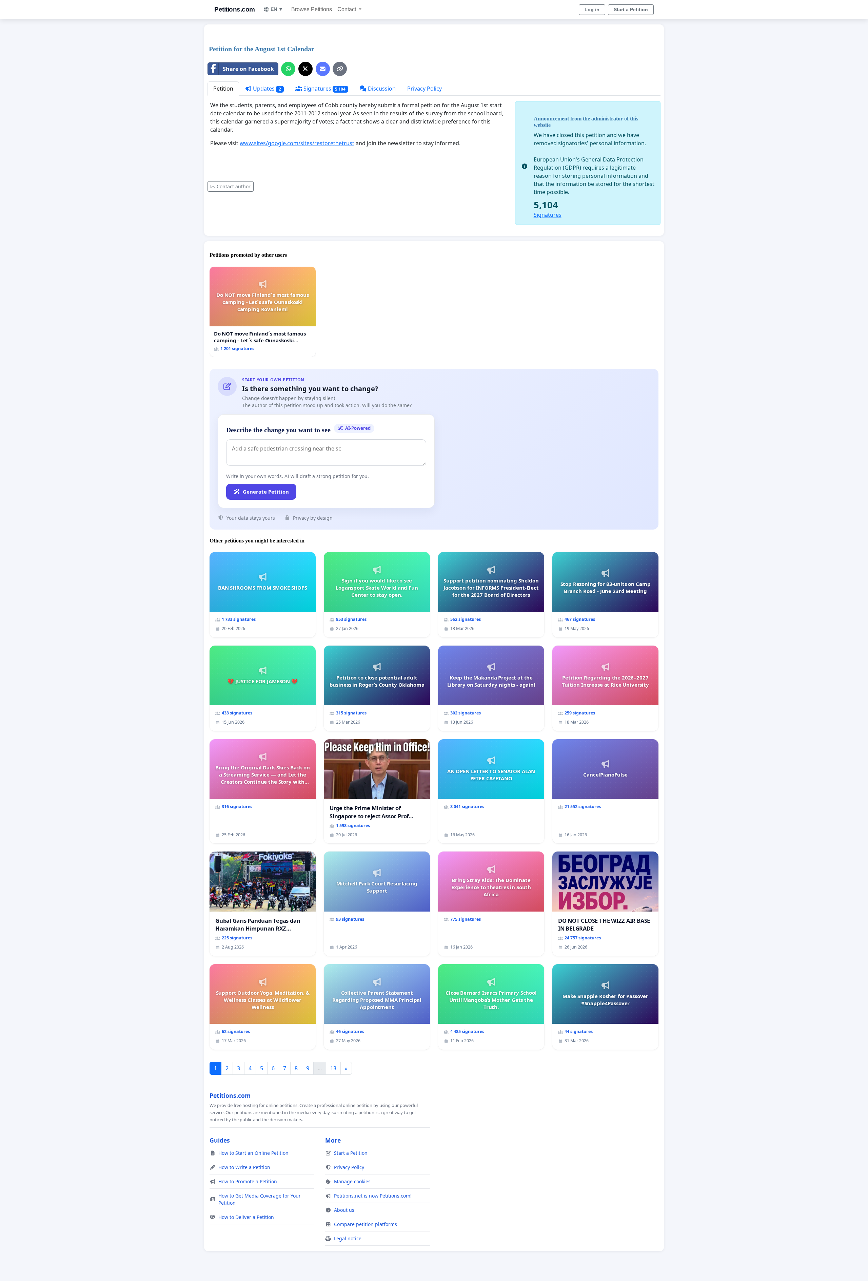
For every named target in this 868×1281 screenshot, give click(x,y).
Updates (266, 88)
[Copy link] (340, 69)
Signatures (324, 88)
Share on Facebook (248, 69)
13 (333, 1068)
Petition (223, 88)
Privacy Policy (424, 88)
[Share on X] (305, 69)
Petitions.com (234, 9)
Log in (592, 9)
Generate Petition (266, 491)
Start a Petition (631, 9)
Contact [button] (347, 9)
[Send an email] (323, 69)
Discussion (381, 88)
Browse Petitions (311, 9)
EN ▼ (277, 9)
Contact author (234, 186)
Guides (220, 1140)
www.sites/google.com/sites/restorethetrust (297, 143)
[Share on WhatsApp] (288, 69)
